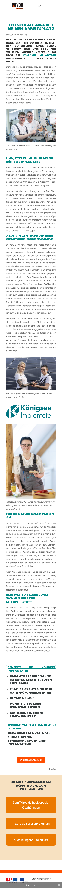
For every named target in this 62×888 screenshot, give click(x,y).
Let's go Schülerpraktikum (32, 824)
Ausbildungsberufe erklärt (31, 840)
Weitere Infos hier (31, 760)
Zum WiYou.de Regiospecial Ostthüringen (31, 805)
